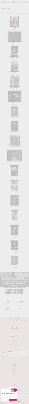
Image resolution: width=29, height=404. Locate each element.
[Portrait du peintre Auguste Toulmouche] (15, 146)
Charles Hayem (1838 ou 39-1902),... (14, 132)
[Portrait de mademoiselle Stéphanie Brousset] (14, 86)
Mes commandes (14, 378)
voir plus (25, 353)
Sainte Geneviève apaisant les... (14, 222)
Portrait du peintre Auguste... (14, 147)
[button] (2, 403)
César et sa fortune (14, 42)
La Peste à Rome (14, 162)
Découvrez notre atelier (14, 285)
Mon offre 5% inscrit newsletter (14, 380)
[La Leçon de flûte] (14, 26)
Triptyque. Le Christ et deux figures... (14, 207)
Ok (19, 336)
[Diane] (14, 116)
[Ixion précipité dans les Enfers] (14, 101)
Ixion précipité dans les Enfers (14, 102)
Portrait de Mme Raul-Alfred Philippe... (14, 57)
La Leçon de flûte (14, 27)
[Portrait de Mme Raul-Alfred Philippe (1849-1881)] (14, 56)
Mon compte (14, 379)
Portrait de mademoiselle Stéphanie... (14, 87)
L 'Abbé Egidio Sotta (14, 177)
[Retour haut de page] (1, 270)
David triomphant (14, 72)
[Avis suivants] (28, 353)
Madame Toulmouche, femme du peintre (14, 192)
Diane (14, 117)
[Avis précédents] (7, 353)
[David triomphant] (14, 71)
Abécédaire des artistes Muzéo (14, 318)
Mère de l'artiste (14, 267)
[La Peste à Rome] (14, 161)
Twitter (2, 10)
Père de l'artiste (14, 237)
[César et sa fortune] (14, 41)
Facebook (1, 10)
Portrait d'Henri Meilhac (14, 252)
